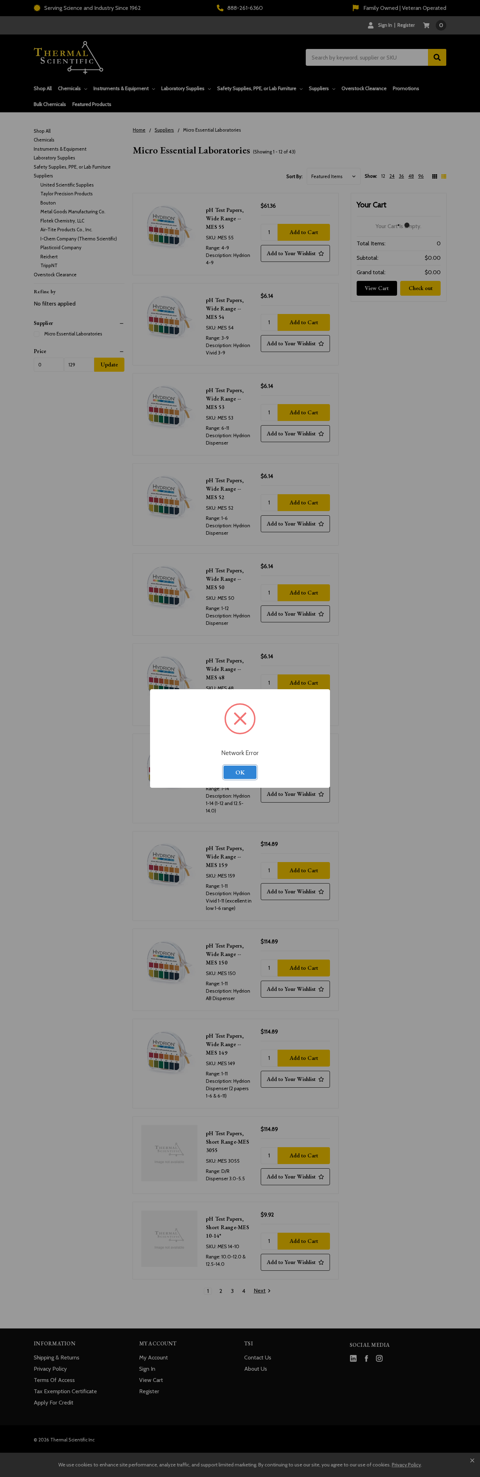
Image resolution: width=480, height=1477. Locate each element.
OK (240, 772)
